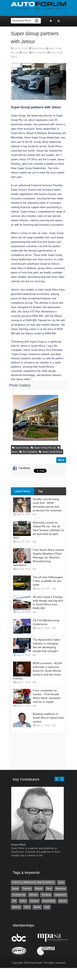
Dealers (34, 901)
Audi (46, 907)
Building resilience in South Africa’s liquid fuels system (48, 717)
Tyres (61, 882)
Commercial (18, 894)
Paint (27, 907)
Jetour (25, 52)
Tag (40, 491)
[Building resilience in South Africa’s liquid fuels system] (22, 719)
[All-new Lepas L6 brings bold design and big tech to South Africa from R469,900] (22, 602)
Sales (23, 901)
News (15, 888)
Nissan (63, 901)
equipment (60, 894)
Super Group (38, 48)
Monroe (33, 894)
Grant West (18, 844)
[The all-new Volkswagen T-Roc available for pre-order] (22, 583)
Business (61, 888)
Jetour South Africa (52, 451)
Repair (38, 888)
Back (61, 460)
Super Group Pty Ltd (45, 447)
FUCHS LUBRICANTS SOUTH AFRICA (33, 882)
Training (26, 888)
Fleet (49, 888)
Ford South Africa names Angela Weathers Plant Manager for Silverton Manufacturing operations (38, 557)
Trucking (46, 894)
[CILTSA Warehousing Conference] (22, 626)
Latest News (22, 491)
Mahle (37, 907)
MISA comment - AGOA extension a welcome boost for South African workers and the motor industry (37, 671)
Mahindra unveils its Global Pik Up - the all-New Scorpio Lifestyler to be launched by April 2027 (38, 530)
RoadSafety (48, 901)
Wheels (16, 907)
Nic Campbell (38, 52)
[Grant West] (37, 838)
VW (14, 901)
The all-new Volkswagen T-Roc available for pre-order (48, 581)
